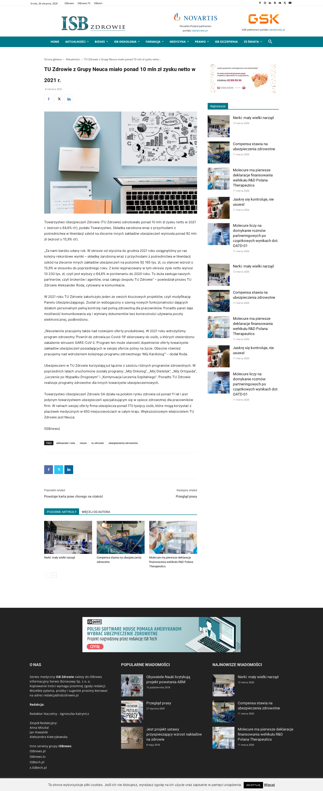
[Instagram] (264, 3)
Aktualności (73, 59)
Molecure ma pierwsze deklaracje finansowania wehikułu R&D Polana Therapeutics (171, 562)
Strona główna (53, 59)
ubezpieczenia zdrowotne (123, 443)
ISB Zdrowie (65, 677)
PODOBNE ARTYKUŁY (61, 512)
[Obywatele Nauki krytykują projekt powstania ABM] (132, 685)
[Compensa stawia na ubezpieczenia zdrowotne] (121, 537)
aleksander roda (65, 443)
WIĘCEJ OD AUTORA (96, 512)
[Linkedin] (269, 3)
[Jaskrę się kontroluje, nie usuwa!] (219, 208)
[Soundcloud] (280, 3)
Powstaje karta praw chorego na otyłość (73, 496)
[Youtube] (289, 3)
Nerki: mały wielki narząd (59, 557)
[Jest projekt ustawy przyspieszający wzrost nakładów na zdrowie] (132, 738)
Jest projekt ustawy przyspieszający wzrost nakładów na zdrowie (174, 734)
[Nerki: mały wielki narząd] (68, 537)
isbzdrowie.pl (200, 30)
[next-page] (54, 575)
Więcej (269, 785)
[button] (270, 42)
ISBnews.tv (37, 756)
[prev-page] (47, 575)
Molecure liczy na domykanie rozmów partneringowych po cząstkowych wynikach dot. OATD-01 (255, 235)
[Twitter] (284, 3)
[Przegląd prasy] (132, 712)
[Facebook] (259, 3)
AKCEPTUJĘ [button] (253, 785)
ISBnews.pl (38, 751)
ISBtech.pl (37, 762)
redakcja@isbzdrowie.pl (61, 695)
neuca (83, 443)
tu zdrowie (97, 443)
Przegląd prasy (186, 496)
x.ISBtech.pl (38, 767)
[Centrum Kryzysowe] (243, 92)
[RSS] (275, 3)
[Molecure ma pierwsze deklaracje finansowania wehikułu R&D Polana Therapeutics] (173, 537)
